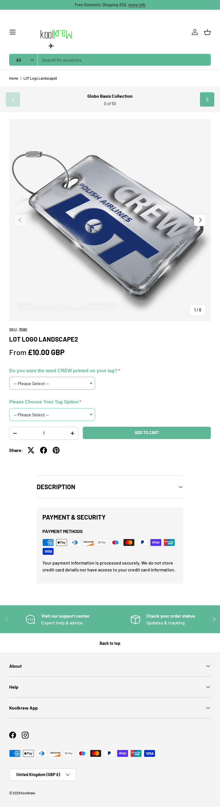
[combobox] (110, 60)
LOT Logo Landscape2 (40, 78)
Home (13, 78)
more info (137, 4)
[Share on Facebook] (43, 450)
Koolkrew (28, 793)
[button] (207, 32)
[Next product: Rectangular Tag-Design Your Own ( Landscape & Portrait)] (207, 99)
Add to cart (147, 432)
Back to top (110, 643)
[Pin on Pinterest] (56, 450)
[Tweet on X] (31, 450)
